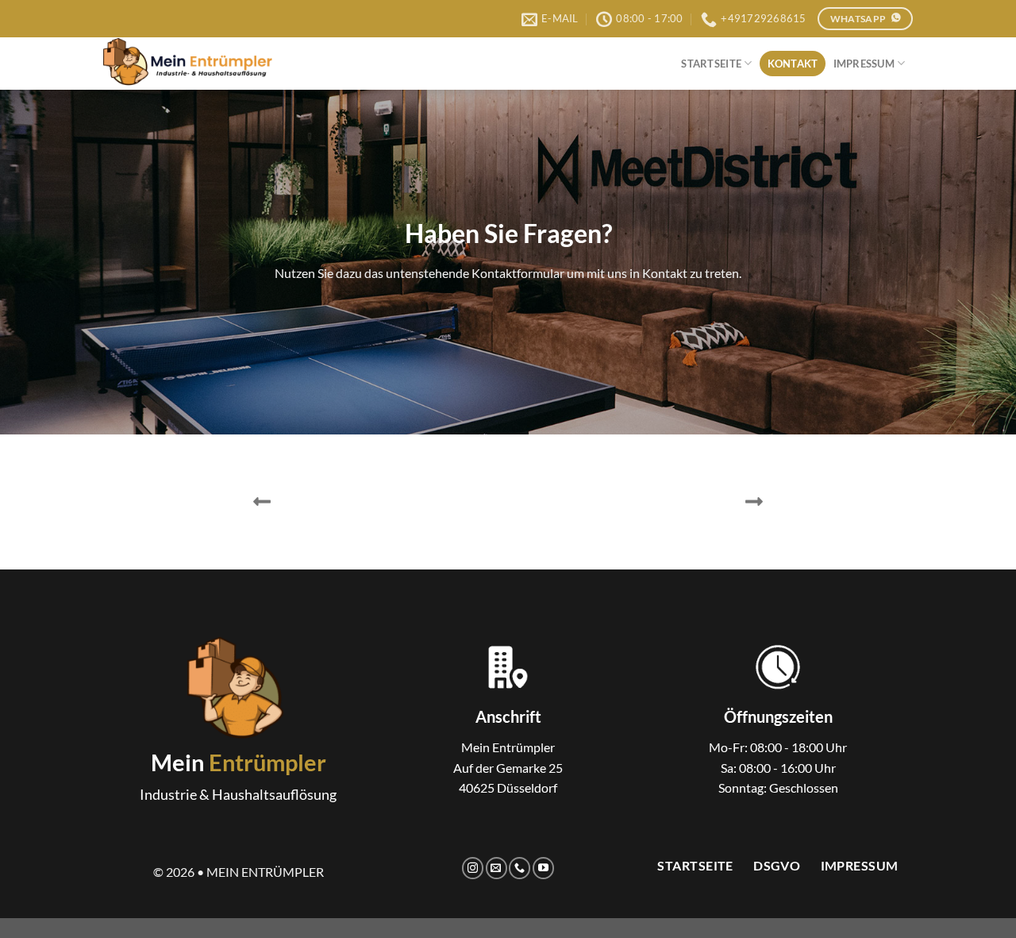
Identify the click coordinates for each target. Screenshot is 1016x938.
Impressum (864, 63)
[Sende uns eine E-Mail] (496, 868)
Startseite (711, 63)
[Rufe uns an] (519, 868)
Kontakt (793, 63)
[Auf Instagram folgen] (472, 868)
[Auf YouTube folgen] (543, 868)
